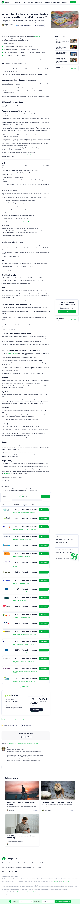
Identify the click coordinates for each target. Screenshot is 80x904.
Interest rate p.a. (43, 701)
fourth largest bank (13, 353)
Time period (15, 901)
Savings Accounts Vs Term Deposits (64, 549)
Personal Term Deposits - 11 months (11, 700)
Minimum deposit (31, 695)
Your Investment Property (31, 891)
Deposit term (4, 494)
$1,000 (43, 695)
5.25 (43, 699)
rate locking (7, 473)
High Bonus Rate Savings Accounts (64, 539)
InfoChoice (18, 891)
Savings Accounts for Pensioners (64, 552)
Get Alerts (73, 319)
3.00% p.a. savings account (27, 221)
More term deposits (26, 686)
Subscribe (73, 2)
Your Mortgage (23, 891)
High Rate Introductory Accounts (64, 536)
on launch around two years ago (34, 155)
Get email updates (40, 25)
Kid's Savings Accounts (61, 542)
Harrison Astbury (12, 748)
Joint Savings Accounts (62, 546)
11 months (33, 701)
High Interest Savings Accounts (66, 311)
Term (33, 705)
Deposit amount (24, 494)
